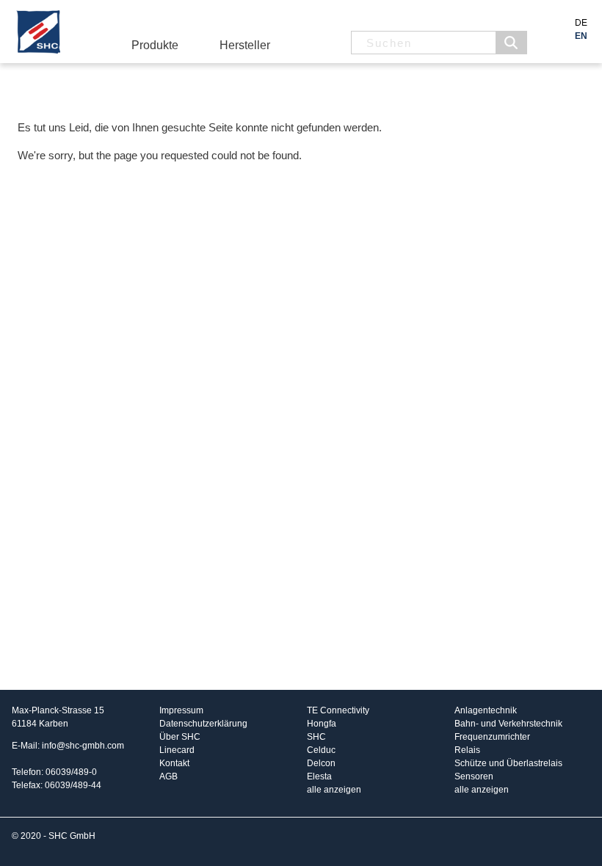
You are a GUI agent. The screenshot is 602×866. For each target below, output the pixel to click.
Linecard (177, 750)
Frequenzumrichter (492, 737)
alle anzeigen (334, 790)
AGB (168, 776)
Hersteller (245, 45)
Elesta (319, 776)
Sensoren (473, 776)
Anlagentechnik (485, 710)
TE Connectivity (338, 710)
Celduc (321, 750)
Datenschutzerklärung (203, 723)
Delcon (321, 763)
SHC (316, 737)
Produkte (154, 45)
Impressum (181, 710)
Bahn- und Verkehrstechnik (508, 723)
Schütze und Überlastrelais (508, 763)
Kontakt (174, 763)
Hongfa (321, 723)
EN (581, 36)
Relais (467, 750)
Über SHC (179, 737)
